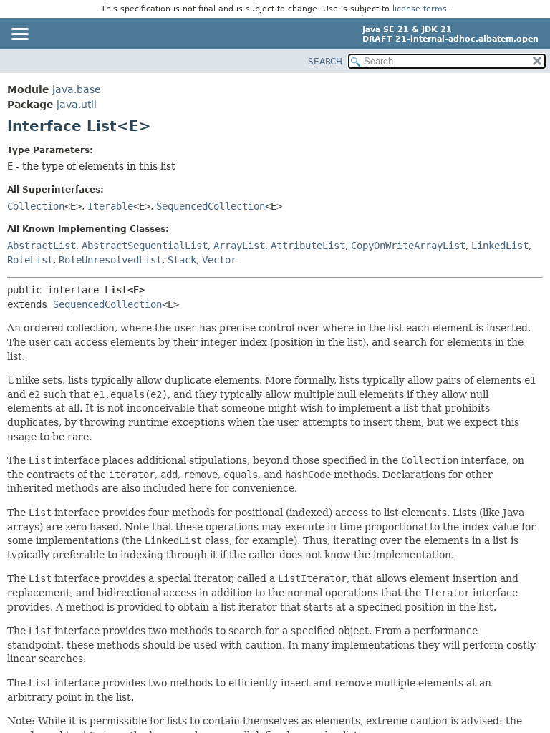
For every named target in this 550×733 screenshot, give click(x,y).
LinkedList (500, 245)
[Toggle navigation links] (19, 35)
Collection (35, 206)
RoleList (30, 260)
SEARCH (325, 62)
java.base (76, 89)
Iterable (110, 206)
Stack (182, 260)
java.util (77, 104)
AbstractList (41, 245)
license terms (419, 9)
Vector (219, 260)
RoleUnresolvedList (110, 260)
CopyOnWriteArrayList (408, 245)
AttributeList (308, 245)
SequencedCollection (210, 206)
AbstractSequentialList (145, 245)
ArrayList (239, 245)
